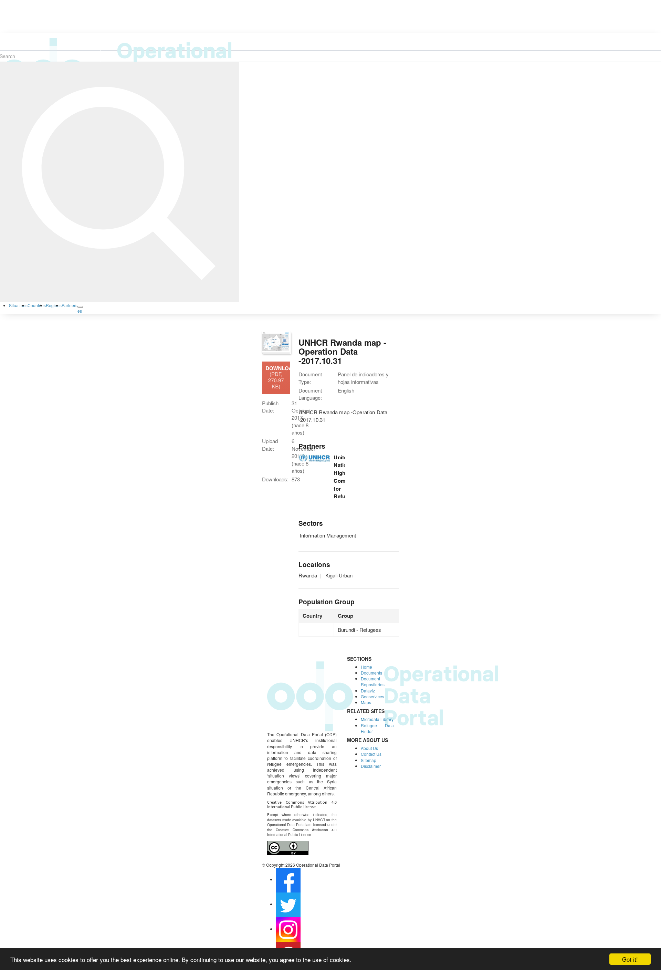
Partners (69, 305)
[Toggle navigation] (80, 307)
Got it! (630, 959)
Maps (366, 702)
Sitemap (368, 760)
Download (277, 377)
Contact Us (371, 754)
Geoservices (372, 696)
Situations (18, 305)
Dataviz (368, 690)
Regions (54, 305)
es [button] (79, 311)
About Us (369, 748)
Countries (37, 305)
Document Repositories (373, 681)
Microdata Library (377, 719)
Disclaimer (371, 766)
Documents (371, 673)
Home (366, 667)
